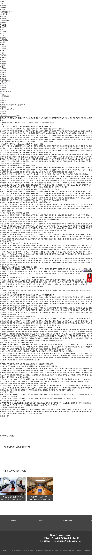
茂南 (17, 135)
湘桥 (13, 142)
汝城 (42, 228)
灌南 (77, 148)
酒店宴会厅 (3, 57)
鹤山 (11, 135)
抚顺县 (17, 282)
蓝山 (82, 228)
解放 (7, 196)
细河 (23, 284)
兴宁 (72, 135)
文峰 (37, 193)
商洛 (30, 256)
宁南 (33, 187)
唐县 (67, 249)
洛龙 (83, 191)
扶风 (72, 258)
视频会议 (3, 7)
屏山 (27, 183)
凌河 (72, 282)
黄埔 (17, 131)
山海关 (15, 247)
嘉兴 (11, 165)
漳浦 (59, 217)
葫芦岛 (44, 278)
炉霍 (83, 185)
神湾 (6, 142)
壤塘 (39, 185)
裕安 (55, 239)
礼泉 (7, 260)
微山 (14, 159)
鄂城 (61, 206)
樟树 (37, 273)
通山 (74, 208)
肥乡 (49, 247)
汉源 (83, 183)
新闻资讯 (3, 111)
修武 (20, 196)
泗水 (30, 159)
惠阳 (37, 135)
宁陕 (82, 262)
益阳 (28, 221)
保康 (46, 206)
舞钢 (33, 193)
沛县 (80, 146)
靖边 (46, 262)
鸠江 (37, 234)
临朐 (89, 157)
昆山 (28, 148)
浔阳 (60, 269)
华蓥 (48, 183)
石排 (56, 137)
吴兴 (27, 170)
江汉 (4, 204)
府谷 (43, 262)
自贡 (4, 174)
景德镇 (5, 267)
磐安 (75, 170)
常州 (11, 144)
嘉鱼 (64, 208)
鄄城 (20, 163)
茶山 (59, 137)
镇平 (24, 198)
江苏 (11, 118)
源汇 (79, 196)
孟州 (37, 196)
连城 (25, 219)
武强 (88, 254)
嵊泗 (14, 172)
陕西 (43, 118)
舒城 (64, 239)
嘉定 (30, 126)
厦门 (4, 213)
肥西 (20, 234)
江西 (46, 118)
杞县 (57, 191)
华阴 (62, 260)
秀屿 (72, 215)
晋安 (14, 215)
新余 (15, 267)
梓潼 (59, 178)
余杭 (17, 167)
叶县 (24, 193)
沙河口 (55, 280)
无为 (43, 234)
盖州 (1, 284)
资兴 (51, 228)
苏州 (14, 144)
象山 (62, 167)
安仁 (48, 228)
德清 (33, 170)
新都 (27, 176)
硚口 (7, 204)
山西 (62, 118)
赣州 (22, 267)
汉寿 (77, 226)
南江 (4, 185)
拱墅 (4, 167)
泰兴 (82, 150)
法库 (41, 280)
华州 (33, 260)
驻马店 (57, 189)
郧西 (76, 204)
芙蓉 (1, 224)
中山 (56, 129)
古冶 (79, 245)
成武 (11, 163)
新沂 (87, 146)
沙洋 (81, 206)
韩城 (59, 260)
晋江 (43, 217)
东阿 (64, 161)
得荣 (11, 187)
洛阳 (7, 189)
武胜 (41, 183)
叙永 (17, 178)
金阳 (43, 187)
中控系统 (3, 25)
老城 (70, 191)
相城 (14, 148)
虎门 (79, 137)
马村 (14, 196)
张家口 (24, 243)
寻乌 (61, 271)
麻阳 (4, 230)
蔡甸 (32, 204)
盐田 (53, 131)
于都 (51, 271)
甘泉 (85, 260)
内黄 (59, 193)
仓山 (7, 215)
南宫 (35, 249)
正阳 (50, 200)
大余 (25, 271)
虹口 (17, 126)
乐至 (14, 185)
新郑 (33, 191)
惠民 (90, 161)
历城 (14, 155)
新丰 (33, 133)
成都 (1, 174)
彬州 (14, 260)
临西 (32, 249)
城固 (4, 262)
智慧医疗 (3, 64)
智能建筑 (3, 38)
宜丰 (24, 273)
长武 (17, 260)
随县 (84, 208)
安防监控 (3, 42)
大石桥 (5, 284)
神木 (40, 262)
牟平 (44, 157)
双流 (33, 176)
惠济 (17, 191)
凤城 (62, 282)
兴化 (75, 150)
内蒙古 (67, 118)
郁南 (51, 142)
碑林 (4, 258)
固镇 (77, 234)
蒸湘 (79, 224)
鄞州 (56, 167)
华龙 (40, 196)
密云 (49, 122)
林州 (62, 193)
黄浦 (1, 126)
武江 (7, 133)
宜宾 (41, 174)
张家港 (25, 148)
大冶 (60, 204)
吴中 (11, 148)
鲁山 (27, 193)
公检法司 (3, 70)
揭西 (32, 142)
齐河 (37, 161)
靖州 (14, 230)
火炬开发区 (60, 139)
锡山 (41, 146)
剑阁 (88, 178)
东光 (7, 254)
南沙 (27, 131)
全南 (45, 271)
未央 (14, 258)
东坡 (86, 180)
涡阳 (77, 239)
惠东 (43, 135)
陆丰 (85, 135)
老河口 (51, 206)
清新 (17, 137)
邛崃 (51, 176)
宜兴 (57, 146)
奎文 (86, 157)
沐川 (43, 180)
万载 (17, 273)
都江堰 (44, 176)
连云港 (21, 144)
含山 (6, 237)
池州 (48, 232)
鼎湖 (79, 133)
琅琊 (90, 237)
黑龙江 (81, 118)
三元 (82, 215)
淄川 (83, 155)
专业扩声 (3, 18)
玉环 (27, 172)
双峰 (27, 230)
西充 (67, 180)
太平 (15, 284)
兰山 (88, 159)
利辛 (84, 239)
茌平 (61, 161)
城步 (30, 226)
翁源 (30, 133)
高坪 (60, 180)
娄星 (24, 230)
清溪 (9, 139)
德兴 (7, 275)
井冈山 (7, 273)
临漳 (56, 247)
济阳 (24, 155)
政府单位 (3, 72)
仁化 (27, 133)
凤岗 (13, 139)
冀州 (79, 254)
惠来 (35, 142)
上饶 (35, 267)
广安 (44, 174)
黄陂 (38, 204)
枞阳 (35, 237)
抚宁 (23, 247)
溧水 (32, 146)
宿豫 (88, 150)
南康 (16, 271)
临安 (30, 167)
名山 (77, 183)
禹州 (72, 196)
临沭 (17, 161)
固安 (50, 254)
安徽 (37, 118)
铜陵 (22, 232)
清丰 (43, 196)
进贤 (31, 269)
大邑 (60, 176)
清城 (14, 137)
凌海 (81, 282)
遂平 (62, 200)
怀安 (54, 252)
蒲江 (64, 176)
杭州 (1, 165)
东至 (90, 239)
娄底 (41, 221)
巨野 (14, 163)
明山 (33, 282)
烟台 (17, 152)
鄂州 (17, 202)
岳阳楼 (38, 226)
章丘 (20, 155)
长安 (82, 137)
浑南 (22, 280)
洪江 (20, 230)
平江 (57, 226)
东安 (66, 228)
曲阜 (37, 159)
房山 (27, 122)
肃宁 (17, 254)
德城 (20, 161)
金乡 (20, 159)
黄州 (29, 208)
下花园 (25, 252)
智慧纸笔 (3, 89)
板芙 (3, 142)
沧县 (1, 254)
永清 (53, 254)
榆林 (24, 256)
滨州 (46, 152)
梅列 (79, 215)
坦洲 (9, 142)
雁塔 (17, 258)
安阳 (15, 189)
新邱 (12, 284)
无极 (50, 245)
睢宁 (83, 146)
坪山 (59, 131)
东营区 (20, 157)
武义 (69, 170)
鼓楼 (11, 146)
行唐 (33, 245)
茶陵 (46, 224)
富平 (56, 260)
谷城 (43, 206)
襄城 (69, 196)
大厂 (66, 254)
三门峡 (39, 189)
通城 (67, 208)
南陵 (53, 234)
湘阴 (54, 226)
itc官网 (2, 1)
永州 (35, 221)
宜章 (29, 228)
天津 (77, 118)
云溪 (41, 226)
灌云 (74, 148)
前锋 (35, 183)
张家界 (25, 221)
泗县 (48, 239)
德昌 (24, 187)
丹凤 (4, 265)
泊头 (33, 254)
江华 (88, 228)
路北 (75, 245)
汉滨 (72, 262)
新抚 (3, 282)
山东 (14, 118)
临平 (20, 167)
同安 (56, 215)
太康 (27, 200)
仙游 (75, 215)
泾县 (3, 241)
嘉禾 (35, 228)
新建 (20, 269)
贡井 (75, 176)
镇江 (35, 144)
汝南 (59, 200)
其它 (14, 109)
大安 (78, 176)
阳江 (46, 129)
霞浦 (35, 219)
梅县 (53, 135)
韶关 (17, 129)
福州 (1, 213)
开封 (4, 189)
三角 (88, 139)
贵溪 (9, 271)
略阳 (20, 262)
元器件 (2, 44)
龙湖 (79, 131)
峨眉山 (53, 180)
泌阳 (56, 200)
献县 (27, 254)
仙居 (37, 172)
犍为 (33, 180)
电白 (20, 135)
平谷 (46, 122)
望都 (80, 249)
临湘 (64, 226)
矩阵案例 (3, 107)
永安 (7, 217)
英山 (42, 208)
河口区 (24, 157)
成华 (14, 176)
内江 (28, 174)
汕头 (11, 129)
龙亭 (40, 191)
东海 (70, 148)
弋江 (33, 234)
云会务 (2, 33)
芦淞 (30, 224)
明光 (6, 239)
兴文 (24, 183)
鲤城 (14, 217)
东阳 (85, 170)
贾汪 (67, 146)
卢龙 (33, 247)
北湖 (19, 228)
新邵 (11, 226)
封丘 (1, 196)
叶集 (58, 239)
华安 (79, 217)
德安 (80, 269)
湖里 (50, 215)
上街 (14, 191)
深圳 (4, 129)
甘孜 (86, 185)
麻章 (57, 133)
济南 (1, 152)
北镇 (85, 282)
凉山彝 (85, 174)
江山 (1, 172)
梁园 (50, 198)
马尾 (11, 215)
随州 (37, 202)
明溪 (85, 215)
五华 (62, 135)
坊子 (83, 157)
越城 (43, 170)
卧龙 (7, 198)
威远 (11, 180)
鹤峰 (6, 211)
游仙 (46, 178)
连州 (24, 137)
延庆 (52, 122)
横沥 (72, 137)
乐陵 (50, 161)
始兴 (24, 133)
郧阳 (73, 204)
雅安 (51, 174)
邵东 (7, 226)
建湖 (20, 150)
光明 (62, 131)
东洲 (6, 282)
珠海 (7, 129)
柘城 (66, 198)
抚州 (32, 267)
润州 (50, 150)
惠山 (44, 146)
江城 (1, 137)
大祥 (1, 226)
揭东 (25, 142)
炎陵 (50, 224)
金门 (37, 217)
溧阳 (1, 148)
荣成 (69, 159)
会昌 (58, 271)
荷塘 (27, 224)
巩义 (24, 191)
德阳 (15, 174)
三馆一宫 (3, 74)
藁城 (20, 245)
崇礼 (32, 252)
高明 (4, 133)
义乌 (82, 170)
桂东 (45, 228)
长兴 (37, 170)
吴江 (17, 148)
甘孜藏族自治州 (78, 174)
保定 (20, 243)
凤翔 (66, 258)
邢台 (17, 243)
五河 (74, 234)
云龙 (61, 146)
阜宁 (14, 150)
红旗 (82, 193)
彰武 (27, 284)
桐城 (64, 237)
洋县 (7, 262)
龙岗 (50, 131)
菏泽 (50, 152)
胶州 (70, 155)
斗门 (69, 131)
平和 (75, 217)
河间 (40, 254)
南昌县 (24, 269)
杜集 (19, 237)
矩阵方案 (3, 100)
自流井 (71, 176)
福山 (41, 157)
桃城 (75, 254)
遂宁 (25, 174)
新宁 (27, 226)
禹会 (64, 234)
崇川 (35, 148)
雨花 (14, 224)
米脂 (56, 262)
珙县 (17, 183)
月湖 (3, 271)
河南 (24, 118)
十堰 (7, 202)
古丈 (57, 230)
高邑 (40, 245)
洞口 (20, 226)
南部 (70, 180)
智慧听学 (3, 83)
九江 (12, 267)
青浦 (43, 126)
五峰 (17, 206)
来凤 (3, 211)
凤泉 (88, 193)
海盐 (14, 170)
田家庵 (84, 234)
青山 (17, 204)
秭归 (11, 206)
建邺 (7, 146)
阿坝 (28, 185)
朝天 (79, 178)
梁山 (33, 159)
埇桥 (35, 239)
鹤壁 (19, 189)
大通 (80, 234)
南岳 (82, 224)
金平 (75, 131)
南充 (35, 174)
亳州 (44, 232)
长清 (17, 155)
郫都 (36, 176)
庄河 (80, 280)
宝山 (27, 126)
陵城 (24, 161)
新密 (30, 191)
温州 (7, 165)
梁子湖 (68, 206)
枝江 (27, 206)
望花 (9, 282)
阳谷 (74, 161)
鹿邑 (30, 200)
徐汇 (4, 126)
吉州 (74, 271)
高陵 (30, 258)
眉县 (75, 258)
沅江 (16, 228)
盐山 (14, 254)
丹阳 (56, 150)
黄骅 (37, 254)
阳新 (64, 204)
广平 (78, 247)
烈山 (22, 237)
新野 (40, 198)
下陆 (54, 204)
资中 (14, 180)
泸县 (11, 178)
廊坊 (34, 243)
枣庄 (11, 152)
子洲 (69, 262)
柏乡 (6, 249)
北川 (62, 178)
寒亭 (80, 157)
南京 (1, 144)
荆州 (27, 202)
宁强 (17, 262)
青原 (77, 271)
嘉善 (11, 170)
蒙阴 (14, 161)
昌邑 (4, 159)
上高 (20, 273)
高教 (1, 59)
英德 (20, 137)
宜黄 (66, 273)
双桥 (67, 252)
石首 (19, 208)
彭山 (89, 180)
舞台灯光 (3, 29)
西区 (46, 139)
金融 (4, 109)
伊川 (1, 193)
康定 (64, 185)
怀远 (70, 234)
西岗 (51, 280)
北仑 (50, 167)
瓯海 (82, 167)
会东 (30, 187)
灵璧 (45, 239)
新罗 (9, 219)
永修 (76, 269)
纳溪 (3, 178)
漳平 (28, 219)
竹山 (80, 204)
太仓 (32, 148)
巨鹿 (13, 249)
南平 (20, 213)
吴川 (66, 133)
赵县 (59, 245)
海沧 (46, 215)
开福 (11, 224)
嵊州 (56, 170)
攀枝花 (8, 174)
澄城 (46, 260)
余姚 (69, 167)
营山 (76, 180)
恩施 (40, 202)
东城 (1, 122)
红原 (36, 185)
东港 (75, 159)
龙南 (38, 271)
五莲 (82, 159)
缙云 (62, 172)
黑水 (60, 185)
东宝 (72, 206)
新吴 (51, 146)
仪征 (40, 150)
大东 (7, 280)
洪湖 (22, 208)
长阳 (14, 206)
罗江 (27, 178)
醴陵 (53, 224)
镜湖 (30, 234)
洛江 (17, 217)
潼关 (37, 260)
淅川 (30, 198)
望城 (17, 224)
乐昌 (17, 133)
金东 (66, 170)
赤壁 (77, 208)
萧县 (42, 239)
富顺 (88, 176)
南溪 (1, 183)
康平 (38, 280)
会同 (1, 230)
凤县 (88, 258)
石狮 (40, 217)
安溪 (27, 217)
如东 (48, 148)
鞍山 (7, 278)
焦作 (25, 189)
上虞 (50, 170)
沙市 (3, 208)
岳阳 (17, 221)
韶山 (66, 224)
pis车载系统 (4, 40)
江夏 (35, 204)
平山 (53, 245)
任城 (7, 159)
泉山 (70, 146)
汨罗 (61, 226)
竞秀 (42, 249)
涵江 (66, 215)
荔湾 (7, 131)
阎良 (20, 258)
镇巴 (24, 262)
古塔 (69, 282)
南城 (46, 137)
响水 (7, 150)
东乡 (46, 273)
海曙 (43, 167)
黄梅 (51, 208)
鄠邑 (33, 258)
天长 (3, 239)
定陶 (1, 163)
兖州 (11, 159)
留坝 (27, 262)
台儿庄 (8, 157)
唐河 (37, 198)
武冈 (33, 226)
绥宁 (24, 226)
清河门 (20, 284)
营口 (24, 278)
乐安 (62, 273)
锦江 (1, 176)
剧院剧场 (3, 55)
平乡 (22, 249)
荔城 (69, 215)
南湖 (4, 170)
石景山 (15, 122)
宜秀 (45, 237)
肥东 (17, 234)
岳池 (38, 183)
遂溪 (70, 133)
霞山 (50, 133)
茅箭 (67, 204)
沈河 (4, 280)
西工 (74, 191)
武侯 (11, 176)
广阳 (46, 254)
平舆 (46, 200)
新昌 (59, 170)
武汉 (1, 202)
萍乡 (9, 267)
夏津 (43, 161)
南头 (68, 139)
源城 (88, 135)
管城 (7, 191)
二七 (4, 191)
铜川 (4, 256)
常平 (75, 137)
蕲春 (48, 208)
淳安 (37, 167)
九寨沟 (57, 185)
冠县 (67, 161)
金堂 (57, 176)
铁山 (57, 204)
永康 (88, 170)
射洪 (1, 180)
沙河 (38, 249)
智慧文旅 (3, 68)
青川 (85, 178)
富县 (88, 260)
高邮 (43, 150)
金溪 (69, 273)
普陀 (14, 126)
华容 (64, 206)
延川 (75, 260)
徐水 (55, 249)
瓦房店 (77, 280)
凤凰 (48, 230)
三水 (1, 133)
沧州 (31, 243)
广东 (7, 118)
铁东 (87, 280)
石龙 (53, 137)
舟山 (27, 165)
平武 (66, 178)
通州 (30, 122)
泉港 (20, 217)
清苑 (51, 249)
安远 (35, 271)
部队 (11, 109)
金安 (51, 239)
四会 (86, 133)
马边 (49, 180)
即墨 (66, 155)
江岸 (1, 204)
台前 (53, 196)
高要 (83, 133)
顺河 (43, 191)
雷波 (66, 187)
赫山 (3, 228)
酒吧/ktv (2, 66)
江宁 (25, 146)
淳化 (24, 260)
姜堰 (72, 150)
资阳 (57, 174)
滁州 (32, 232)
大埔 (56, 135)
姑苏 (4, 148)
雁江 (7, 185)
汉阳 (11, 204)
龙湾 (79, 167)
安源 (44, 269)
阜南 (25, 239)
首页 (1, 98)
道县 (72, 228)
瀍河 (77, 191)
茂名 (30, 129)
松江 (40, 126)
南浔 (30, 170)
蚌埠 (7, 232)
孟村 (30, 254)
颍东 (13, 239)
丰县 (77, 146)
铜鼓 (30, 273)
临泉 (19, 239)
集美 (53, 215)
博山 (86, 155)
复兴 (43, 247)
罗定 (45, 142)
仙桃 (43, 202)
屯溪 (67, 237)
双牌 (69, 228)
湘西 (44, 221)
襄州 (37, 206)
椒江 (17, 172)
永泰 (30, 215)
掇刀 (75, 206)
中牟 (20, 191)
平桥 (82, 198)
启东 (51, 148)
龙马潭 (7, 178)
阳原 (51, 252)
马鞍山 (15, 232)
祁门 (87, 237)
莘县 (77, 161)
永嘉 (88, 167)
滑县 (56, 193)
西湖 (7, 167)
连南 (37, 137)
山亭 (12, 157)
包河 (11, 234)
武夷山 (2, 219)
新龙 (89, 185)
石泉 (79, 262)
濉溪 (25, 237)
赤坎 (47, 133)
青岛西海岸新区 (57, 155)
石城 (64, 271)
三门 (30, 172)
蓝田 (37, 258)
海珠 (4, 131)
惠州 (33, 129)
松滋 (25, 208)
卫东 (11, 193)
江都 (33, 150)
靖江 (79, 150)
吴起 (82, 260)
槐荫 (7, 155)
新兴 (48, 142)
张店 (79, 155)
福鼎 (57, 219)
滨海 (11, 150)
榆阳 (33, 262)
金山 (37, 126)
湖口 (86, 269)
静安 (11, 126)
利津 (31, 157)
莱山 (47, 157)
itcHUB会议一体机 (6, 12)
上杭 (19, 219)
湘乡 (62, 224)
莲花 (51, 269)
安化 (13, 228)
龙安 (46, 193)
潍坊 (20, 152)
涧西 (80, 191)
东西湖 (25, 204)
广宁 (89, 133)
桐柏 (43, 198)
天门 (50, 202)
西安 (1, 256)
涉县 (65, 247)
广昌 (75, 273)
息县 (1, 200)
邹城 (40, 159)
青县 (4, 254)
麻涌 (16, 139)
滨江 (11, 167)
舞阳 (88, 196)
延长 (72, 260)
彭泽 (89, 269)
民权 (56, 198)
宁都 (48, 271)
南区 (50, 139)
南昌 (1, 267)
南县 (6, 228)
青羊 (4, 176)
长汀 (15, 219)
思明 (43, 215)
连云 (64, 148)
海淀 (19, 122)
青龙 (27, 247)
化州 (27, 135)
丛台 (39, 247)
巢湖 (27, 234)
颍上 (29, 239)
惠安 (24, 217)
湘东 (47, 269)
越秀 (1, 131)
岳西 (61, 237)
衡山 (88, 224)
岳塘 (59, 224)
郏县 (30, 193)
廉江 (60, 133)
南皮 (20, 254)
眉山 (38, 174)
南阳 (43, 189)
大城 (59, 254)
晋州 (66, 245)
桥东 (14, 252)
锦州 (20, 278)
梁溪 (38, 146)
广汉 (33, 178)
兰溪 (79, 170)
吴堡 (62, 262)
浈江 (11, 133)
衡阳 (11, 221)
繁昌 (50, 234)
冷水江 (34, 230)
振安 (53, 282)
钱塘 (24, 167)
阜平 (61, 249)
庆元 (59, 172)
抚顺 (11, 278)
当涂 (13, 237)
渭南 (14, 256)
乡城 (4, 187)
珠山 (38, 269)
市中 (4, 155)
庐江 (24, 234)
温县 (30, 196)
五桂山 (54, 139)
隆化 (89, 252)
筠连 (20, 183)
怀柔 (43, 122)
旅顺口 (64, 280)
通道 (17, 230)
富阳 (27, 167)
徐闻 (73, 133)
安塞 (69, 260)
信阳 (49, 189)
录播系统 (3, 23)
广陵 (27, 150)
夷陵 (1, 206)
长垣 (4, 196)
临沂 (37, 152)
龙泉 (50, 172)
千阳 (82, 258)
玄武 (1, 146)
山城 (69, 193)
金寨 (67, 239)
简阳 (39, 176)
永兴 (32, 228)
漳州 (17, 213)
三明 (11, 213)
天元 (37, 224)
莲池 (45, 249)
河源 (43, 129)
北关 (40, 193)
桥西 (4, 245)
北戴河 (20, 247)
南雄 (20, 133)
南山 (43, 131)
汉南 (28, 204)
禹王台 (51, 191)
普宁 (29, 142)
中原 (1, 191)
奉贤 (46, 126)
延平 (82, 217)
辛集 (62, 245)
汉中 (20, 256)
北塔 (4, 226)
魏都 (59, 196)
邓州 (46, 198)
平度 (73, 155)
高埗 (22, 139)
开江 (61, 183)
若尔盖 (33, 185)
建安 (62, 196)
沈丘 (20, 200)
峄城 (4, 157)
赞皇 (46, 245)
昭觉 (46, 187)
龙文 (53, 217)
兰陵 (1, 161)
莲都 (46, 172)
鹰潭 (19, 267)
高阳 (71, 249)
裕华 (11, 245)
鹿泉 (24, 245)
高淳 (35, 146)
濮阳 (28, 189)
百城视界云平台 (5, 81)
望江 (58, 237)
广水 (87, 208)
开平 (7, 135)
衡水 (38, 243)
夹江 (39, 180)
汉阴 (75, 262)
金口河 (29, 180)
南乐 (46, 196)
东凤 (71, 139)
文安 (62, 254)
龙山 (64, 230)
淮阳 (7, 200)
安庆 (25, 232)
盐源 (20, 187)
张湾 (70, 204)
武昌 (14, 204)
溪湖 (30, 282)
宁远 (79, 228)
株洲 (4, 221)
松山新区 (77, 282)
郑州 (1, 189)
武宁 (70, 269)
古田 (38, 219)
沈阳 (1, 278)
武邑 (85, 254)
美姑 (62, 187)
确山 (53, 200)
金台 (59, 258)
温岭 (40, 172)
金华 (20, 165)
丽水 (33, 165)
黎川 (53, 273)
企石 (62, 137)
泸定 (67, 185)
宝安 (46, 131)
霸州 (69, 254)
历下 (1, 155)
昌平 (36, 122)
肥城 (59, 159)
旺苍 (82, 178)
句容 (62, 150)
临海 (43, 172)
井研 (36, 180)
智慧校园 (3, 61)
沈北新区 (27, 280)
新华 (7, 193)
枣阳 (54, 206)
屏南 (41, 219)
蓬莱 (64, 157)
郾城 (82, 196)
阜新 (27, 278)
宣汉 (57, 183)
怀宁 (48, 237)
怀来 (57, 252)
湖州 (14, 165)
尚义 (44, 252)
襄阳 (14, 202)
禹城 (53, 161)
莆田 (7, 213)
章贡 (13, 271)
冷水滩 (59, 228)
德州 (40, 152)
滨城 (83, 161)
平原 (40, 161)
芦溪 (57, 269)
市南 (40, 155)
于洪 (31, 280)
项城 (33, 200)
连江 (20, 215)
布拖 (40, 187)
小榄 (78, 139)
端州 (76, 133)
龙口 (54, 157)
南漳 (40, 206)
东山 (69, 217)
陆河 (82, 135)
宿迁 (41, 144)
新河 (16, 249)
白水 (53, 260)
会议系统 (3, 10)
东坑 (69, 137)
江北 (46, 167)
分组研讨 (3, 85)
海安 (44, 148)
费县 (4, 161)
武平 (22, 219)
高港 (69, 150)
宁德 (27, 213)
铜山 (74, 146)
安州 (50, 178)
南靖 (72, 217)
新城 (1, 258)
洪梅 (33, 139)
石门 (90, 226)
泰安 (27, 152)
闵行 (24, 126)
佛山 (14, 129)
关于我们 (3, 113)
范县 (50, 196)
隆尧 (9, 249)
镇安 (14, 265)
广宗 (19, 249)
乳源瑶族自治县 (41, 133)
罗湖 (40, 131)
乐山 (32, 174)
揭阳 (62, 129)
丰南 (85, 245)
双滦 (70, 252)
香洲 (66, 131)
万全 (28, 252)
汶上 (27, 159)
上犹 (29, 271)
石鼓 (75, 224)
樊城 (33, 206)
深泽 (43, 245)
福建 (30, 118)
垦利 (28, 157)
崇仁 (59, 273)
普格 (37, 187)
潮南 (88, 131)
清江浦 (81, 148)
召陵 (85, 196)
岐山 (69, 258)
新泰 (56, 159)
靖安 (27, 273)
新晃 (7, 230)
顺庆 (57, 180)
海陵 (66, 150)
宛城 (11, 198)
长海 (84, 280)
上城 (1, 167)
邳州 (90, 146)
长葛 (75, 196)
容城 (74, 249)
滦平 (86, 252)
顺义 (33, 122)
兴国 (55, 271)
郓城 (17, 163)
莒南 (11, 161)
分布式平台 (3, 27)
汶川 (43, 185)
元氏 (56, 245)
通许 (61, 191)
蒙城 (80, 239)
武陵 (67, 226)
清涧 (66, 262)
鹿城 (75, 167)
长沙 (1, 221)
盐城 (28, 144)
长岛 (51, 157)
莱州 (60, 157)
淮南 (11, 232)
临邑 (33, 161)
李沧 (46, 155)
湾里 (12, 269)
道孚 (80, 185)
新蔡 (66, 200)
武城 (46, 161)
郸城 (24, 200)
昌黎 (30, 247)
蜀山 (7, 234)
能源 (1, 109)
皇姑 (11, 280)
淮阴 (89, 148)
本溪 (14, 278)
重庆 (53, 118)
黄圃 (65, 139)
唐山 (6, 243)
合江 (14, 178)
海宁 (17, 170)
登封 (37, 191)
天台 (33, 172)
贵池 (87, 239)
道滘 (37, 139)
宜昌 (11, 202)
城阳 (63, 155)
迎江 (38, 237)
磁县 (69, 247)
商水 (17, 200)
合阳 (43, 260)
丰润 (88, 245)
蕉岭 (69, 135)
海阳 (73, 157)
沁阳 (33, 196)
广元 (22, 174)
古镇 (81, 139)
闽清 (27, 215)
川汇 (4, 200)
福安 (54, 219)
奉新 (14, 273)
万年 (1, 275)
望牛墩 (30, 139)
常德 (20, 221)
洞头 (85, 167)
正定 (30, 245)
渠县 (67, 183)
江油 (69, 178)
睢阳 (53, 198)
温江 (30, 176)
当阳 (24, 206)
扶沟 (11, 200)
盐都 (1, 150)
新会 (1, 135)
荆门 (20, 202)
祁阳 (62, 228)
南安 (46, 217)
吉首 (41, 230)
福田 (37, 131)
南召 (14, 198)
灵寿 (37, 245)
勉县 (14, 262)
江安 (7, 183)
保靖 (54, 230)
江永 (75, 228)
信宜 (30, 135)
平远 (66, 135)
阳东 (4, 137)
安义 (28, 269)
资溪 (72, 273)
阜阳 (35, 232)
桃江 (9, 228)
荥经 (80, 183)
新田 (85, 228)
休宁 (80, 237)
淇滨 (66, 193)
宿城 (85, 150)
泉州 (14, 213)
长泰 (66, 217)
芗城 (50, 217)
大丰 (4, 150)
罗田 (38, 208)
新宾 (20, 282)
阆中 (83, 180)
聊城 (43, 152)
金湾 (72, 131)
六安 (41, 232)
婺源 (4, 275)
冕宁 (53, 187)
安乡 (74, 226)
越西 (56, 187)
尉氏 (64, 191)
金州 (68, 280)
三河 (72, 254)
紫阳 (85, 262)
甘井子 (60, 280)
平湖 (20, 170)
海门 (57, 148)
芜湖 (4, 232)
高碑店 (10, 252)
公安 (7, 109)
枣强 (82, 254)
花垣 (51, 230)
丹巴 (70, 185)
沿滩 (81, 176)
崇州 (54, 176)
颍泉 (16, 239)
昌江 (34, 269)
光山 (88, 198)
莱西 (76, 155)
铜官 (29, 237)
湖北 (27, 118)
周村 (89, 155)
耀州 (50, 258)
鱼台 (17, 159)
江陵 (16, 208)
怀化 (38, 221)
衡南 (85, 224)
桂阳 (25, 228)
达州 (48, 174)
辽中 (34, 280)
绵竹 (40, 178)
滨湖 (48, 146)
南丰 (56, 273)
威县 (25, 249)
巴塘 (1, 187)
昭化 (75, 178)
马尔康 (18, 185)
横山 (37, 262)
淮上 (67, 234)
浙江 (17, 118)
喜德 (50, 187)
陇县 (79, 258)
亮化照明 (3, 31)
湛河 (17, 193)
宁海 (66, 167)
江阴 (54, 146)
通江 (1, 185)
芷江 (11, 230)
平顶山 (12, 189)
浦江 (72, 170)
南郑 (1, 262)
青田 (53, 172)
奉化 (59, 167)
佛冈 (27, 137)
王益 (43, 258)
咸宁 (33, 202)
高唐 (70, 161)
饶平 (19, 142)
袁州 (11, 273)
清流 (88, 215)
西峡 (20, 198)
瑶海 (1, 234)
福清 (37, 215)
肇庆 (24, 129)
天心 (4, 224)
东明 (24, 163)
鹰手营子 (75, 252)
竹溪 (83, 204)
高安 (40, 273)
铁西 (14, 280)
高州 (24, 135)
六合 (28, 146)
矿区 (17, 245)
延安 (17, 256)
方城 (17, 198)
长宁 (7, 126)
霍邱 (61, 239)
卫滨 (85, 193)
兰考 (67, 191)
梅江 (50, 135)
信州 (79, 273)
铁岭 (37, 278)
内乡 (27, 198)
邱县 (72, 247)
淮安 (25, 144)
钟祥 (85, 206)
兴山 (7, 206)
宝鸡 (7, 256)
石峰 (33, 224)
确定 (18, 115)
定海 (4, 172)
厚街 (88, 137)
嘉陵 (64, 180)
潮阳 (85, 131)
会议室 (2, 51)
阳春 (11, 137)
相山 (16, 237)
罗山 (85, 198)
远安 (4, 206)
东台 (24, 150)
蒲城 (50, 260)
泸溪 (44, 230)
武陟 (27, 196)
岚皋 (88, 262)
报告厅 (2, 53)
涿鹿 (61, 252)
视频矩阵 (3, 105)
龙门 (46, 135)
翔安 (59, 215)
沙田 (85, 137)
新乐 (69, 245)
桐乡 (24, 170)
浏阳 (20, 224)
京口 (46, 150)
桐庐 (33, 167)
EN (10, 92)
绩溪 (6, 241)
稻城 (7, 187)
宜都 (20, 206)
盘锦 (33, 278)
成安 (59, 247)
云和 (56, 172)
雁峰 (72, 224)
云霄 (56, 217)
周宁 (48, 219)
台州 (30, 165)
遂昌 (66, 172)
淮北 (19, 232)
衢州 (24, 165)
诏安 (62, 217)
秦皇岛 (10, 243)
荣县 (84, 176)
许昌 (32, 189)
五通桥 (25, 180)
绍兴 (17, 165)
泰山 (43, 159)
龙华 (56, 131)
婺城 (62, 170)
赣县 (19, 271)
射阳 (17, 150)
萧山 (14, 167)
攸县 (43, 224)
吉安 (25, 267)
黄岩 (20, 172)
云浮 (66, 129)
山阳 (17, 196)
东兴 (7, 180)
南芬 (37, 282)
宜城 (57, 206)
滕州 (15, 157)
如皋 (54, 148)
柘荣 (51, 219)
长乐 (40, 215)
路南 (72, 245)
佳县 (59, 262)
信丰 (22, 271)
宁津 (27, 161)
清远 (50, 129)
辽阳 (30, 278)
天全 (90, 183)
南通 (17, 144)
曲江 (14, 133)
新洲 (41, 204)
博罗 (40, 135)
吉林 (85, 118)
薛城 (1, 157)
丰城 (33, 273)
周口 (52, 189)
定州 (3, 252)
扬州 (32, 144)
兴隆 (83, 252)
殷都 (43, 193)
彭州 (47, 176)
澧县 (80, 226)
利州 (72, 178)
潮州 (59, 129)
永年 (52, 247)
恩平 (14, 135)
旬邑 (20, 260)
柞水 (17, 265)
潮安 (16, 142)
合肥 (1, 232)
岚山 (79, 159)
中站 (11, 196)
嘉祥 (24, 159)
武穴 (58, 208)
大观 (42, 237)
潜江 (46, 202)
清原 (24, 282)
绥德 (53, 262)
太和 (22, 239)
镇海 (53, 167)
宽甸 (56, 282)
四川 (20, 118)
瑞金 (67, 271)
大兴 (39, 122)
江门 (27, 129)
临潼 (24, 258)
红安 (35, 208)
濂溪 (64, 269)
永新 (3, 273)
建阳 (85, 217)
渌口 (40, 224)
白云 (14, 131)
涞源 (77, 249)
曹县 (4, 163)
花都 (20, 131)
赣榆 (67, 148)
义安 (32, 237)
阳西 (7, 137)
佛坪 (30, 262)
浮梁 (41, 269)
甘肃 (88, 118)
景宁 (72, 172)
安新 (84, 249)
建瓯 (6, 219)
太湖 (51, 237)
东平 (53, 159)
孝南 (88, 206)
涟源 (38, 230)
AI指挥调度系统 (11, 105)
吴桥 (24, 254)
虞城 (69, 198)
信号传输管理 (4, 20)
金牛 (7, 176)
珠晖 (69, 224)
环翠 (62, 159)
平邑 (7, 161)
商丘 (46, 189)
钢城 (30, 155)
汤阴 (53, 193)
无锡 (4, 144)
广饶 (34, 157)
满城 (48, 249)
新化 (30, 230)
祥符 (54, 191)
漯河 (35, 189)
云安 (42, 142)
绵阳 (19, 174)
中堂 (19, 139)
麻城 (55, 208)
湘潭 (7, 221)
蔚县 (48, 252)
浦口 (14, 146)
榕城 (22, 142)
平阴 (33, 155)
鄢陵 (66, 196)
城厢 (62, 215)
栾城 (27, 245)
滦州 (7, 247)
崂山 (50, 155)
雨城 (74, 183)
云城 (38, 142)
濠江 (82, 131)
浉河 (79, 198)
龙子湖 (57, 234)
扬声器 (2, 36)
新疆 (74, 118)
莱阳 (57, 157)
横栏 (84, 139)
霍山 (71, 239)
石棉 (87, 183)
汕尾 (40, 129)
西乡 (11, 262)
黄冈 (30, 202)
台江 (4, 215)
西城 (4, 122)
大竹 (64, 183)
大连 (4, 278)
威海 (30, 152)
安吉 (40, 170)
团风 (32, 208)
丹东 (17, 278)
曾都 (80, 208)
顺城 (13, 282)
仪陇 (80, 180)
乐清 (1, 170)
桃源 (87, 226)
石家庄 (2, 243)
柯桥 (46, 170)
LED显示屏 (3, 14)
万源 (70, 183)
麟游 (85, 258)
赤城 (64, 252)
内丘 (3, 249)
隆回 (17, 226)
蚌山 (61, 234)
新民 (44, 280)
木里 (17, 187)
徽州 (74, 237)
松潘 (52, 185)
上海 (4, 118)
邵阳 (14, 221)
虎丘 (7, 148)
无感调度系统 (20, 105)
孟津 (87, 191)
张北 (35, 252)
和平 (1, 280)
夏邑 (72, 198)
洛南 (1, 265)
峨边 (46, 180)
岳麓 (7, 224)
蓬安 (73, 180)
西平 (40, 200)
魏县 (85, 247)
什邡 (37, 178)
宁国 (13, 241)
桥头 (66, 137)
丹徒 (53, 150)
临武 (38, 228)
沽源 (41, 252)
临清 (80, 161)
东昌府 (57, 161)
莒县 (85, 159)
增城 (33, 131)
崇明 (50, 126)
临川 (43, 273)
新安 (90, 191)
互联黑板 (3, 87)
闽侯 (17, 215)
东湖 (1, 269)
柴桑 (67, 269)
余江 (6, 271)
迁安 (4, 247)
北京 (1, 118)
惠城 (33, 135)
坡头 (53, 133)
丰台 (11, 122)
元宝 (50, 282)
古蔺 (20, 178)
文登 (66, 159)
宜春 (28, 267)
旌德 (9, 241)
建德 (40, 167)
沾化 (87, 161)
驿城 (37, 200)
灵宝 (4, 198)
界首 (32, 239)
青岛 (4, 152)
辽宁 (50, 118)
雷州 (63, 133)
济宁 (24, 152)
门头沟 (23, 122)
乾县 (4, 260)
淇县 (79, 193)
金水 (11, 191)
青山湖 (16, 269)
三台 (53, 178)
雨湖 (56, 224)
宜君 (53, 258)
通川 (51, 183)
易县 (87, 249)
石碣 (25, 139)
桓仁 (43, 282)
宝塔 (66, 260)
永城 (75, 198)
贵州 (70, 118)
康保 (38, 252)
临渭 (30, 260)
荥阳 (27, 191)
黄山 (28, 232)
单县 (7, 163)
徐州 (7, 144)
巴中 (54, 174)
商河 (37, 155)
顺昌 (88, 217)
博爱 (24, 196)
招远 (67, 157)
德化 (33, 217)
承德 (28, 243)
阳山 (30, 137)
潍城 (76, 157)
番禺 (24, 131)
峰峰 (46, 247)
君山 (44, 226)
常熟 (20, 148)
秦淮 (4, 146)
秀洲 (7, 170)
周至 (40, 258)
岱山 (11, 172)
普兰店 (72, 280)
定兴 (64, 249)
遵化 (1, 247)
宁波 (4, 165)
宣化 (20, 252)
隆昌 (17, 180)
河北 (40, 118)
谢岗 (3, 139)
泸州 (12, 174)
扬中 (59, 150)
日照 (33, 152)
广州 (1, 129)
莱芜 (27, 155)
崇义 (32, 271)
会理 (27, 187)
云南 (56, 118)
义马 (1, 198)
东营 (14, 152)
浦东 (33, 126)
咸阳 (11, 256)
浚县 (75, 193)
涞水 (58, 249)
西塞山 (50, 204)
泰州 (38, 144)
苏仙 (22, 228)
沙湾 (20, 180)
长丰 (14, 234)
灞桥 (11, 258)
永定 (12, 219)
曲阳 (90, 249)
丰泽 (11, 217)
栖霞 (17, 146)
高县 (14, 183)
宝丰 (20, 193)
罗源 (24, 215)
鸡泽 (75, 247)
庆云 (30, 161)
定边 (50, 262)
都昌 (83, 269)
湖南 (33, 118)
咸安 (61, 208)
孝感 (24, 202)
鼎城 (70, 226)
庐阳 (4, 234)
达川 (54, 183)
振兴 (46, 282)
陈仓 (62, 258)
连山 (33, 137)
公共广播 (3, 16)
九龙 (73, 185)
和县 (9, 237)
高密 (1, 159)
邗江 (30, 150)
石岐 (40, 139)
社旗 (33, 198)
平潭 (33, 215)
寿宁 (44, 219)
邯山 (36, 247)
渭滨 (56, 258)
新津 (67, 176)
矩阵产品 (3, 102)
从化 (30, 131)
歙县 (77, 237)
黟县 (84, 237)
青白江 (23, 176)
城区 (75, 135)
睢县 (59, 198)
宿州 (38, 232)
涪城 (43, 178)
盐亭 (56, 178)
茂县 (49, 185)
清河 (29, 249)
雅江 (76, 185)
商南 (7, 265)
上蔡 (43, 200)
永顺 (61, 230)
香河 (56, 254)
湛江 (20, 129)
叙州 (4, 183)
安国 (6, 252)
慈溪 (72, 167)
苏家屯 (18, 280)
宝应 (37, 150)
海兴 (11, 254)
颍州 (9, 239)
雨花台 (21, 146)
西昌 (14, 187)
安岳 (11, 185)
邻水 (44, 183)
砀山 (38, 239)
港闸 (38, 148)
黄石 (4, 202)
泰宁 (1, 217)
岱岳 (46, 159)
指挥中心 (3, 48)
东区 (43, 139)
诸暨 (53, 170)
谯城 (74, 239)
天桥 (11, 155)
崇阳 (71, 208)
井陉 (14, 245)
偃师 (4, 193)
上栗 (54, 269)
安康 (27, 256)
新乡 (22, 189)
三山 (40, 234)
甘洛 (59, 187)
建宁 (4, 217)
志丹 (79, 260)
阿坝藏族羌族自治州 (66, 174)
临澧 (83, 226)
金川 (22, 185)
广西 (59, 118)
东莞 (53, 129)
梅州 (37, 129)
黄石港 (45, 204)
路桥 (24, 172)
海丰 (79, 135)
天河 (11, 131)
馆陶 (81, 247)
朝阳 (7, 122)
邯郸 (14, 243)
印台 (46, 258)
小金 (25, 185)
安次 (43, 254)
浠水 (45, 208)
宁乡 (24, 224)
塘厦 (6, 139)
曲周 (88, 247)
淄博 (7, 152)
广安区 (31, 183)
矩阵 (1, 3)
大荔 (40, 260)
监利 (13, 208)
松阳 (69, 172)
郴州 (32, 221)
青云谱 (8, 269)
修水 (73, 269)
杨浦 (20, 126)
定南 (42, 271)
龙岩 (24, 213)
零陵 (55, 228)
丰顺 (59, 135)
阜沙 (75, 139)
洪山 (20, 204)
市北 (43, 155)
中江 (30, 178)
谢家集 (89, 234)
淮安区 (86, 148)
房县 (86, 204)
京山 (78, 206)
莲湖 (7, 258)
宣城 (51, 232)
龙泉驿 (18, 176)
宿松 (55, 237)
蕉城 (32, 219)
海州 (61, 148)
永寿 (11, 260)
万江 (50, 137)
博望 (3, 237)
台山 (4, 135)
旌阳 (24, 178)
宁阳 (50, 159)
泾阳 (1, 260)
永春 (30, 217)
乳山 (72, 159)
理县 (46, 185)
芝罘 (38, 157)
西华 (14, 200)
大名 (62, 247)
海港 (11, 247)
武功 (27, 260)
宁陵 (62, 198)
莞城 (40, 137)
